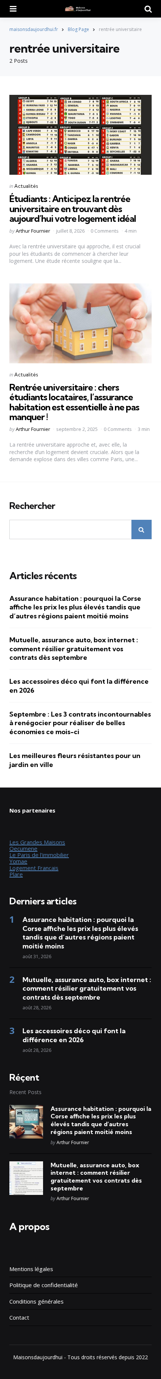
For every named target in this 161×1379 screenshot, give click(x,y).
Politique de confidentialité (43, 1285)
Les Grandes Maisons (37, 842)
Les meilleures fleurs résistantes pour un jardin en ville (74, 759)
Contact (19, 1317)
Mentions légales (31, 1269)
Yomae (18, 861)
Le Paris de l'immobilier (39, 854)
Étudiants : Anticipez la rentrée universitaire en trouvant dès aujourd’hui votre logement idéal (72, 208)
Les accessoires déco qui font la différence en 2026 (79, 685)
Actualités (26, 186)
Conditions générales (36, 1301)
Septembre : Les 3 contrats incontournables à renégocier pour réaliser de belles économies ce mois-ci (80, 723)
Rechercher (32, 506)
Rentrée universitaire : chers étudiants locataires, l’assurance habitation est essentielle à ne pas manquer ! (74, 402)
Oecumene (23, 848)
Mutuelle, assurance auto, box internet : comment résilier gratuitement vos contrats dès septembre (73, 649)
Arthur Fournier (33, 230)
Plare (16, 874)
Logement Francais (33, 868)
